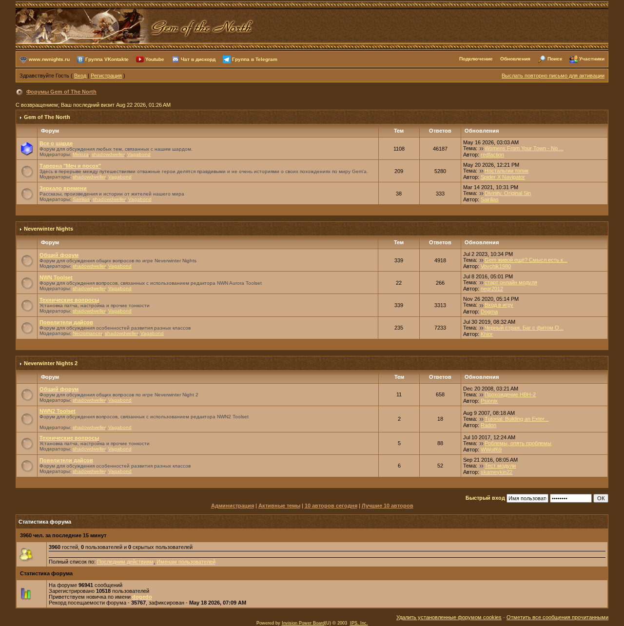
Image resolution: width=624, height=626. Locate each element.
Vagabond (139, 154)
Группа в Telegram (254, 58)
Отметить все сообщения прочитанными (557, 617)
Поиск (554, 58)
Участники (591, 58)
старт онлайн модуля (511, 282)
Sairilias (81, 199)
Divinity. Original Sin (508, 193)
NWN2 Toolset (57, 411)
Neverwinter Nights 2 (51, 363)
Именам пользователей (185, 562)
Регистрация (106, 75)
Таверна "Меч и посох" (70, 166)
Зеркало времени (63, 188)
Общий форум (58, 255)
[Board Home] (135, 25)
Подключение (476, 58)
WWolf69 (491, 449)
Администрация (232, 506)
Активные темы (279, 506)
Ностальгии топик (506, 171)
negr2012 (492, 289)
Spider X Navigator (503, 177)
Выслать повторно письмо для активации (553, 75)
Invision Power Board (303, 623)
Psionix (489, 401)
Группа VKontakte (107, 58)
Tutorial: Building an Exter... (516, 419)
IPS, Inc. (359, 623)
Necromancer (87, 333)
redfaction (492, 154)
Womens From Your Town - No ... (524, 148)
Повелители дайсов (66, 322)
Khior (487, 334)
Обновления (515, 58)
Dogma (489, 311)
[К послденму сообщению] (482, 148)
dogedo (142, 597)
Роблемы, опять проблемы (518, 443)
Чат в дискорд (198, 58)
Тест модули (500, 466)
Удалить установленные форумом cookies (449, 617)
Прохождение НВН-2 (510, 394)
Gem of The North (47, 117)
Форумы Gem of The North (61, 92)
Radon (488, 425)
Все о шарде (56, 143)
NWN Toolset (56, 277)
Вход (80, 75)
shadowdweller (108, 154)
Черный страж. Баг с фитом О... (524, 328)
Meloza (81, 154)
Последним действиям (125, 562)
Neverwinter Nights (48, 229)
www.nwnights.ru (49, 58)
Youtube (154, 58)
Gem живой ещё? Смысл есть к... (526, 260)
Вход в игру (499, 305)
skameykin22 (496, 472)
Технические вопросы (69, 300)
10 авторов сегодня (331, 506)
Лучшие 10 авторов (387, 506)
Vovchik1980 (496, 266)
